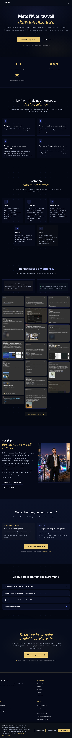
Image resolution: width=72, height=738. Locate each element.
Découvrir (40, 684)
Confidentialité (41, 711)
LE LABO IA (6, 2)
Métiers (39, 689)
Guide (39, 686)
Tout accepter (63, 730)
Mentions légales (42, 705)
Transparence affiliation (44, 716)
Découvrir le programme (27, 40)
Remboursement (42, 713)
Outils (39, 692)
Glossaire (40, 695)
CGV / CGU (40, 708)
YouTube (18, 482)
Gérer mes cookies (42, 719)
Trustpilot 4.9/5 (10, 487)
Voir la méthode (48, 40)
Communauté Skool (5, 708)
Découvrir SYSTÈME (46, 551)
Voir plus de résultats (35, 414)
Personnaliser (52, 730)
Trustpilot (3, 711)
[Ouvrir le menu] (68, 3)
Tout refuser (40, 730)
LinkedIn (7, 482)
